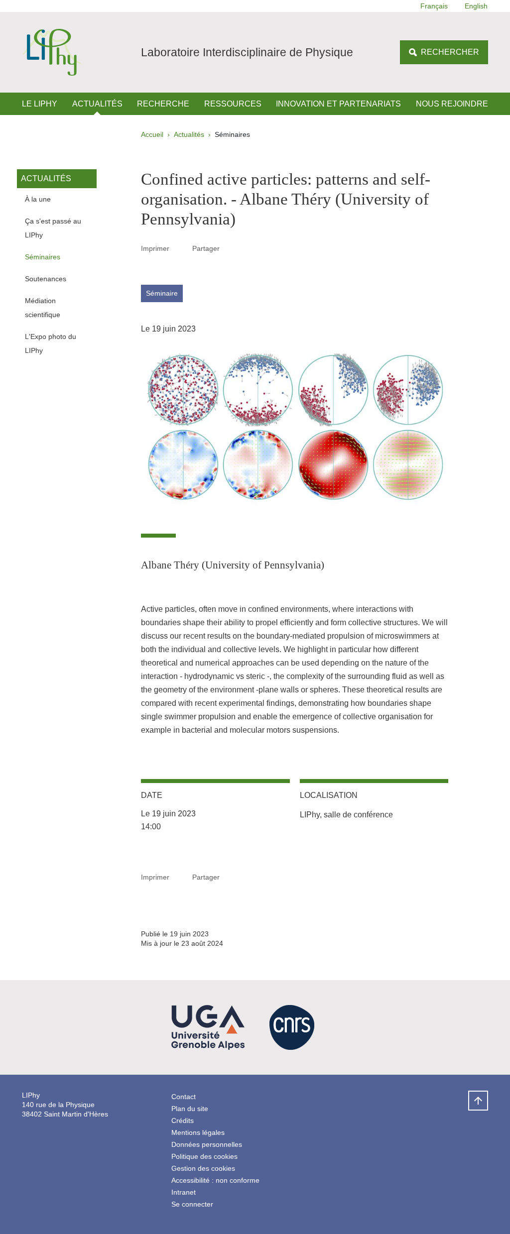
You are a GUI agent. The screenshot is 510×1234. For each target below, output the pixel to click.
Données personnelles (206, 1144)
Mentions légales (198, 1132)
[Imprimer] (180, 248)
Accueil (152, 134)
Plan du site (189, 1109)
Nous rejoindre (452, 104)
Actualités (97, 104)
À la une (38, 199)
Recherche (163, 104)
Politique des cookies (204, 1156)
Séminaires (42, 257)
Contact (183, 1097)
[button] (231, 248)
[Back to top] (478, 1101)
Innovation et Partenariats (338, 104)
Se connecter (192, 1204)
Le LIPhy (39, 104)
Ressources (232, 104)
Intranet (183, 1192)
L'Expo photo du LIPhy (50, 343)
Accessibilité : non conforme (215, 1180)
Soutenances (45, 279)
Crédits (182, 1120)
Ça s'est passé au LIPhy (53, 228)
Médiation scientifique (42, 308)
